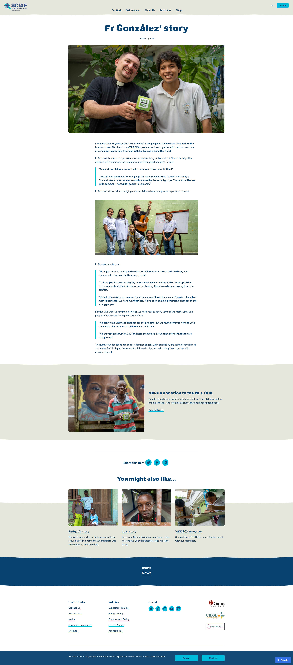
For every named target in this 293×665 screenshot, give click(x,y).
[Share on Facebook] (157, 462)
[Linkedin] (178, 608)
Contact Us (74, 608)
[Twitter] (151, 608)
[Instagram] (164, 608)
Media (71, 619)
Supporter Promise (119, 608)
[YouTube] (171, 608)
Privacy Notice (116, 625)
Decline (213, 658)
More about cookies (155, 656)
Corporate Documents (80, 625)
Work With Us (75, 613)
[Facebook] (157, 608)
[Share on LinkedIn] (165, 462)
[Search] (272, 5)
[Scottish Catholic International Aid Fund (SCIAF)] (15, 7)
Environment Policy (119, 619)
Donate (282, 5)
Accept (186, 658)
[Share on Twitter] (148, 462)
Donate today (156, 410)
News (146, 573)
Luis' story (146, 517)
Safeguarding (116, 613)
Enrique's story (93, 517)
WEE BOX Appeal (137, 147)
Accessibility (115, 630)
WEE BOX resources (200, 517)
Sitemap (72, 630)
